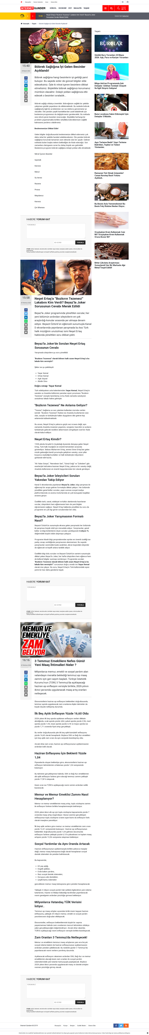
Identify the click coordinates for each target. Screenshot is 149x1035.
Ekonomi (62, 8)
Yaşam (86, 8)
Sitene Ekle (54, 2)
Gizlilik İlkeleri (81, 1026)
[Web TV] (123, 2)
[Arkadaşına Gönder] (26, 93)
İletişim (72, 1026)
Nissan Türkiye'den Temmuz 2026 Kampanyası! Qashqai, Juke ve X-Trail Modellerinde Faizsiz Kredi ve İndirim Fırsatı (71, 16)
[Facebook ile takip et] (115, 1026)
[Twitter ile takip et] (121, 1026)
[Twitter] (26, 81)
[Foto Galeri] (127, 2)
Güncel (53, 8)
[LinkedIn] (26, 85)
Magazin (77, 8)
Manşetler (28, 2)
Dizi (70, 8)
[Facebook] (26, 78)
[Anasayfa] (21, 2)
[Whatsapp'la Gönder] (26, 89)
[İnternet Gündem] (33, 8)
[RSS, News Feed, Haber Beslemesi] (126, 1026)
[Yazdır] (26, 96)
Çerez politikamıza (119, 1033)
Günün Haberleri (38, 2)
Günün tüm (122, 16)
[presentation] (27, 16)
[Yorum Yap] (26, 100)
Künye (65, 1026)
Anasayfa (58, 1026)
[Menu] (105, 8)
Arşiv (46, 2)
